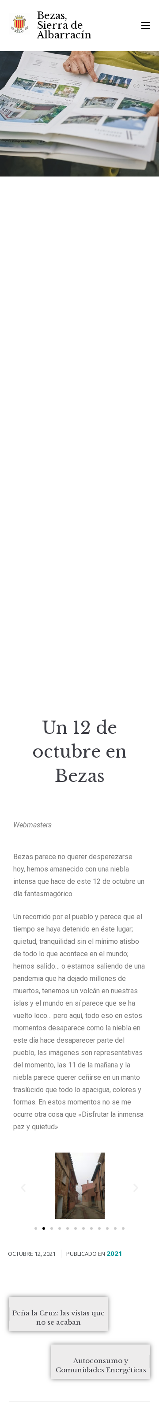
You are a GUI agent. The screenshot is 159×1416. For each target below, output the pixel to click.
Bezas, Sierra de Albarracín (64, 25)
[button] (35, 1228)
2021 (114, 1253)
